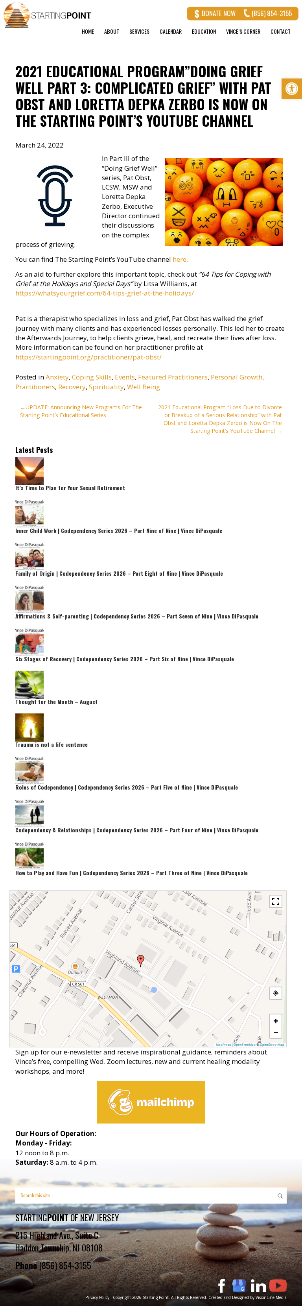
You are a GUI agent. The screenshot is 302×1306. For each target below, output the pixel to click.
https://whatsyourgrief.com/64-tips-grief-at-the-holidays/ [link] (104, 292)
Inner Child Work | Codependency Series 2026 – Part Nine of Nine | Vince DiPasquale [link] (118, 530)
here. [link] (180, 259)
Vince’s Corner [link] (243, 31)
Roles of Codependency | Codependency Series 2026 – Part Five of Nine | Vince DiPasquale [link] (126, 787)
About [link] (111, 31)
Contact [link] (281, 31)
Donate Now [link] (219, 13)
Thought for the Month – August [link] (56, 701)
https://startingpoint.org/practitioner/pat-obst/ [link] (88, 356)
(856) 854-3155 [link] (272, 13)
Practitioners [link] (35, 386)
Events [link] (125, 376)
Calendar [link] (171, 31)
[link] (292, 88)
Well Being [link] (143, 386)
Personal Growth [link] (236, 376)
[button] (140, 961)
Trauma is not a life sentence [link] (51, 744)
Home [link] (88, 31)
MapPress (223, 1045)
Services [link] (139, 31)
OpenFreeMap (245, 1045)
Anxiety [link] (57, 376)
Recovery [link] (72, 386)
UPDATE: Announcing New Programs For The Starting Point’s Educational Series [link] (81, 411)
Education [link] (204, 31)
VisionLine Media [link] (271, 1297)
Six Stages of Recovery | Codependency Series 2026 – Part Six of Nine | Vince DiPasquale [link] (124, 659)
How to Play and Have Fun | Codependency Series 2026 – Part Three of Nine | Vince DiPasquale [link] (131, 872)
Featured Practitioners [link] (173, 376)
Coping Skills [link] (92, 376)
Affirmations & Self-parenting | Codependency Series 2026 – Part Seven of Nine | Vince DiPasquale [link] (136, 616)
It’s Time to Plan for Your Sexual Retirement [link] (70, 487)
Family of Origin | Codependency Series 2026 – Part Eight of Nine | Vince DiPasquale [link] (119, 573)
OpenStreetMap (272, 1045)
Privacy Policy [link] (97, 1297)
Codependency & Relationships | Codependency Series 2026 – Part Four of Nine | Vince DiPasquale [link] (136, 830)
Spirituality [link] (106, 386)
